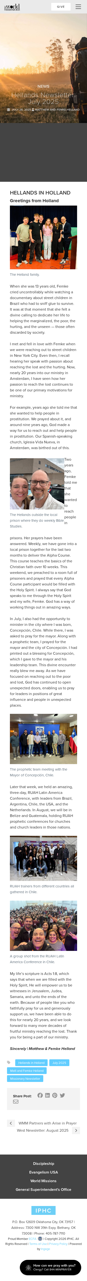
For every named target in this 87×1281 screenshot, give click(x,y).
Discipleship (43, 1164)
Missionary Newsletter (25, 1078)
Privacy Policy (58, 1244)
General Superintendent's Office (43, 1190)
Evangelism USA (43, 1172)
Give (61, 7)
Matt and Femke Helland (27, 1070)
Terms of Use (38, 1244)
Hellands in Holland (31, 1063)
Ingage (45, 1249)
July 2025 (59, 1063)
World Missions (43, 1181)
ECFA (32, 1239)
